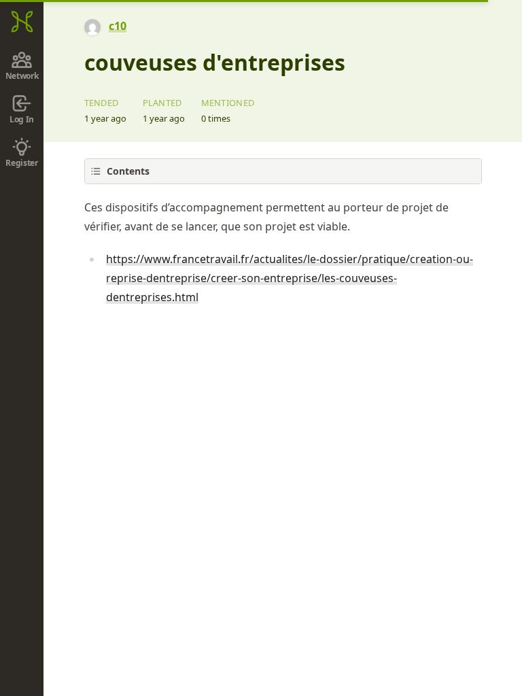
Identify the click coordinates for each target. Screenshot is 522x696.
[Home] (22, 22)
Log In (22, 119)
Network (22, 76)
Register (21, 163)
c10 (117, 25)
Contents (128, 170)
